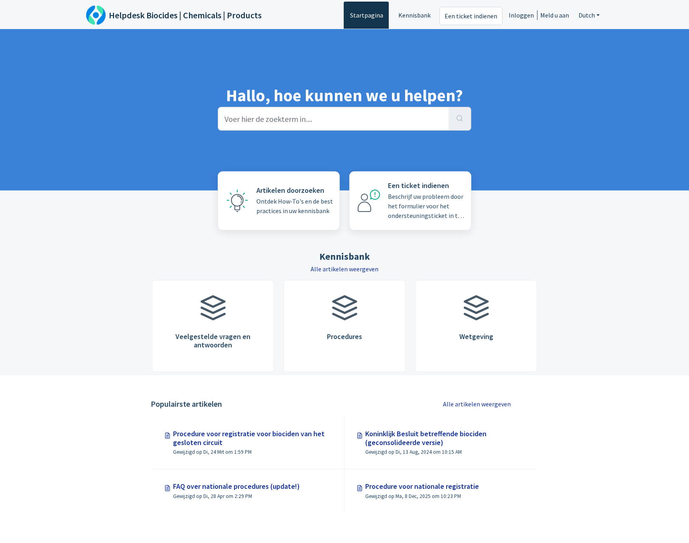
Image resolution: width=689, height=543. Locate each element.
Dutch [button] (587, 15)
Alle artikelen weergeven (344, 269)
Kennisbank (414, 15)
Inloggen (521, 15)
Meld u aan (554, 15)
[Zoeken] (460, 119)
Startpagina (366, 15)
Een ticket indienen (471, 16)
